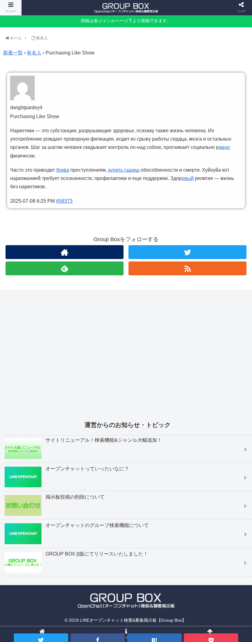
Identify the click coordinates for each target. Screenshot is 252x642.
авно (224, 147)
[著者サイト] (65, 252)
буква (62, 170)
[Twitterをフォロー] (187, 252)
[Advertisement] (127, 360)
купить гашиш (124, 170)
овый (188, 178)
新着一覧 (13, 52)
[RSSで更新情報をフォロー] (187, 268)
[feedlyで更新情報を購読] (65, 268)
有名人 (34, 52)
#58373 (64, 201)
